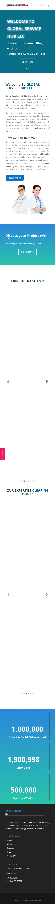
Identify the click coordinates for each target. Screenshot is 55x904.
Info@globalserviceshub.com (17, 868)
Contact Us (11, 856)
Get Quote (27, 252)
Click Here (28, 61)
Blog (9, 852)
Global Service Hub (32, 900)
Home (9, 840)
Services (10, 848)
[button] (8, 381)
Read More (14, 177)
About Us (11, 844)
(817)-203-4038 (12, 873)
